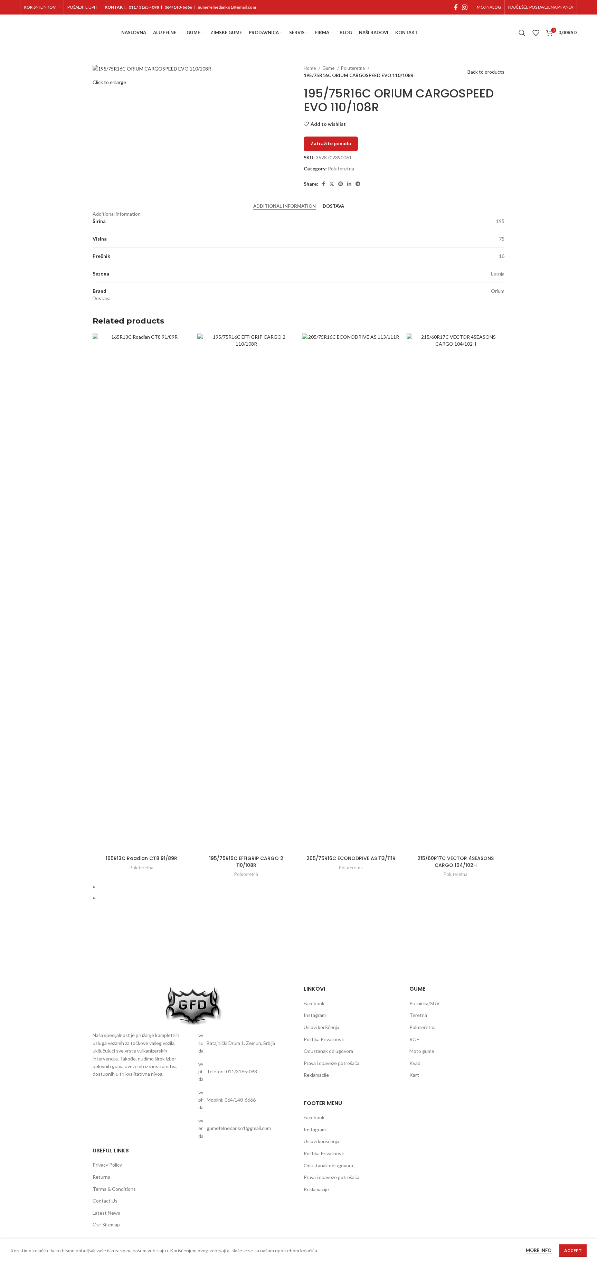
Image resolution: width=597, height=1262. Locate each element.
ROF (414, 1039)
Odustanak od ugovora (328, 1051)
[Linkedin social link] (349, 183)
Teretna (418, 1015)
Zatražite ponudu (331, 143)
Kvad (414, 1063)
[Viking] (239, 946)
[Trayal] (357, 946)
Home (310, 68)
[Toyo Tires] (475, 946)
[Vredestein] (180, 946)
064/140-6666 (178, 7)
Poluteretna (353, 68)
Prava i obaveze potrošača (331, 1063)
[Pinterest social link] (340, 183)
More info (539, 1250)
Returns (101, 1177)
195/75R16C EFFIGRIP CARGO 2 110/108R (246, 862)
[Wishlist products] (536, 33)
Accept (573, 1250)
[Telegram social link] (357, 183)
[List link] (246, 1043)
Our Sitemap (106, 1224)
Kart (414, 1075)
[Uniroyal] (298, 946)
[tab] (284, 206)
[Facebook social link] (456, 7)
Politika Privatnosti (324, 1039)
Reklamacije (316, 1075)
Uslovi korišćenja (321, 1027)
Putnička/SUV (424, 1003)
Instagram (315, 1015)
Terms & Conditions (114, 1189)
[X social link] (331, 183)
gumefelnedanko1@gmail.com (227, 7)
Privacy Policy (107, 1165)
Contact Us (105, 1201)
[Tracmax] (416, 946)
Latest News (106, 1213)
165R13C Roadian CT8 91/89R (141, 858)
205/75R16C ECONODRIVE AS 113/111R (351, 858)
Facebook (314, 1003)
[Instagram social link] (465, 7)
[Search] (522, 33)
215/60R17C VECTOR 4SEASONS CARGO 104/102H (455, 862)
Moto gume (421, 1051)
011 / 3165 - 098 (144, 7)
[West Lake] (122, 946)
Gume (328, 68)
